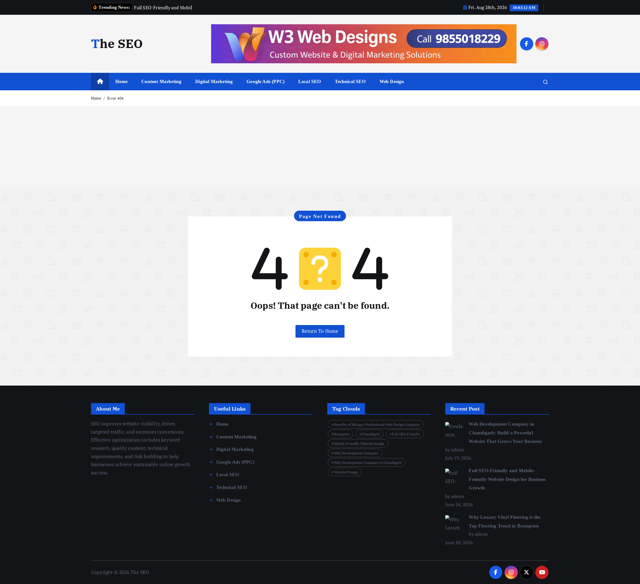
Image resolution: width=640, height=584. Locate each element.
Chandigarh (371, 434)
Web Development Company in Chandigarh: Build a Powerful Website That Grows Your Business (505, 432)
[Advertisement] (320, 154)
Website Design (346, 472)
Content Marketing (161, 81)
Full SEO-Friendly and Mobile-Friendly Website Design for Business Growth (507, 479)
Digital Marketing (214, 81)
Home (121, 81)
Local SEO (309, 81)
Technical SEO (350, 81)
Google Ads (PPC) (265, 81)
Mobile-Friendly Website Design (359, 443)
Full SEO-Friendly (406, 434)
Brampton (342, 434)
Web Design (392, 81)
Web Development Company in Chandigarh (368, 462)
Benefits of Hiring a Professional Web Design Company (377, 424)
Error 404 (115, 98)
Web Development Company (356, 453)
